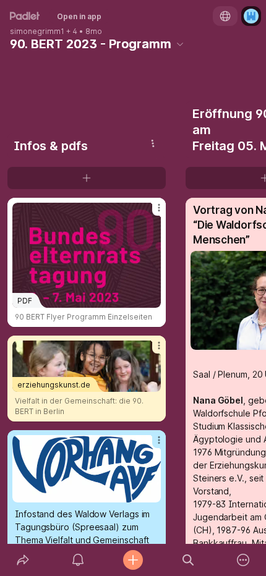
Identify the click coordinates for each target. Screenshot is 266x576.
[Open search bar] (188, 560)
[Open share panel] (22, 560)
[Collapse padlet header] (180, 44)
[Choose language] (225, 16)
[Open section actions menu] (152, 143)
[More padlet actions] (243, 560)
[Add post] (133, 560)
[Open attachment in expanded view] (86, 468)
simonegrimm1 (37, 31)
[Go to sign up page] (251, 16)
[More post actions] (151, 213)
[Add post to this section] (86, 178)
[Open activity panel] (78, 560)
